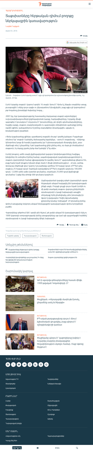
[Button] (83, 35)
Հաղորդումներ (52, 379)
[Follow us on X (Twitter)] (13, 364)
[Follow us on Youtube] (19, 364)
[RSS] (35, 364)
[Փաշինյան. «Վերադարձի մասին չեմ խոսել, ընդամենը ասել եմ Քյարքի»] (20, 303)
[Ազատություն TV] (37, 448)
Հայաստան (41, 296)
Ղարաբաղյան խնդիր (14, 423)
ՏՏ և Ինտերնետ (53, 410)
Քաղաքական (42, 277)
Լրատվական (11, 388)
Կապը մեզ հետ (11, 441)
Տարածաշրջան (53, 401)
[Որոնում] (77, 448)
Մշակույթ (51, 414)
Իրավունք (9, 410)
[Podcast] (41, 364)
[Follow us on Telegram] (24, 364)
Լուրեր (8, 401)
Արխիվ (50, 419)
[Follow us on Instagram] (30, 364)
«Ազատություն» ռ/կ (13, 436)
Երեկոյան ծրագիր (54, 384)
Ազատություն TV (12, 379)
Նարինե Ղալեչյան (12, 26)
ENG (57, 448)
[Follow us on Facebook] (8, 364)
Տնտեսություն (11, 414)
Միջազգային (52, 405)
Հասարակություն (14, 10)
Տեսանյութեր (10, 384)
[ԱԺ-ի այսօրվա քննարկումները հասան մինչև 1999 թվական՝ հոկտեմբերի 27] (20, 284)
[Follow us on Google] (46, 364)
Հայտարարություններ (55, 436)
